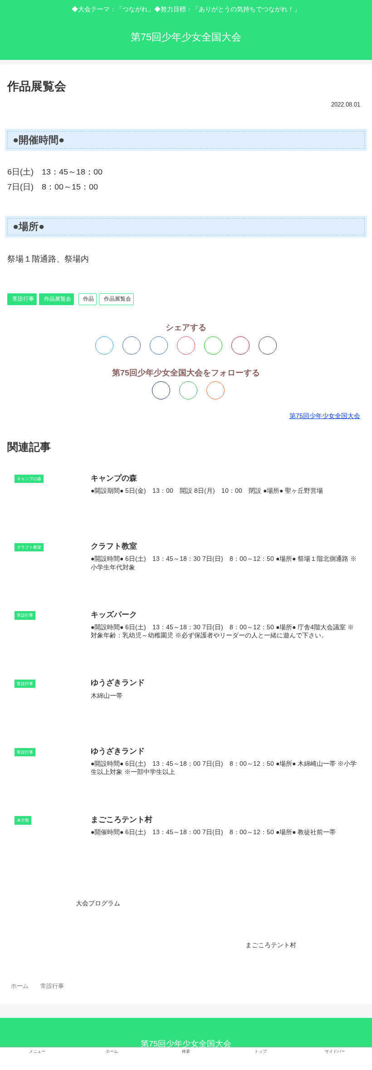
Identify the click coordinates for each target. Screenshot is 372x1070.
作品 (88, 299)
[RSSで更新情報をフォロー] (215, 390)
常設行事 (23, 299)
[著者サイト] (161, 390)
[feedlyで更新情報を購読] (188, 390)
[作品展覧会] (159, 345)
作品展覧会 (57, 299)
